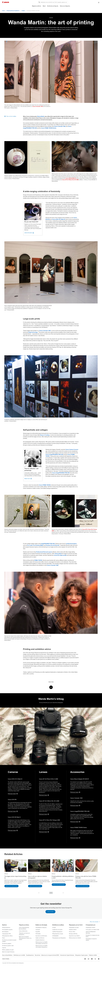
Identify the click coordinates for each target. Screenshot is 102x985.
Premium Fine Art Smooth (52, 545)
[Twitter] (95, 958)
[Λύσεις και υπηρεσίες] (70, 6)
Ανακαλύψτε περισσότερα (11, 886)
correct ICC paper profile (60, 555)
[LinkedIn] (91, 958)
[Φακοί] (46, 6)
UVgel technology (33, 332)
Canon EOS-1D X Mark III (58, 219)
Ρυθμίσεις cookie (93, 955)
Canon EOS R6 (12, 799)
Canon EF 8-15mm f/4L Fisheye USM (49, 820)
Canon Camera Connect (71, 449)
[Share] (51, 687)
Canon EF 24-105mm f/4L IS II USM (70, 179)
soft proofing (57, 553)
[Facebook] (85, 958)
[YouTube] (98, 958)
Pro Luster (30, 545)
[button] (39, 893)
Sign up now (50, 911)
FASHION (51, 17)
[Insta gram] (88, 958)
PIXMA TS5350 (38, 560)
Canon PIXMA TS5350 (44, 485)
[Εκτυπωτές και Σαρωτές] (58, 6)
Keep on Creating (44, 435)
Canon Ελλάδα (5, 958)
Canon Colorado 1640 (38, 106)
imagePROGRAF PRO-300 (48, 543)
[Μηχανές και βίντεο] (41, 6)
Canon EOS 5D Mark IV (71, 178)
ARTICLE (30, 873)
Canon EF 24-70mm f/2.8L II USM (48, 779)
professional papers (71, 543)
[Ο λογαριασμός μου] (99, 2)
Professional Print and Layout (44, 552)
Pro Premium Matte (38, 545)
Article (6, 873)
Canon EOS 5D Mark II (14, 817)
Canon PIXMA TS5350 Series (48, 128)
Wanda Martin (40, 116)
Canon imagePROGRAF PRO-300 (54, 454)
